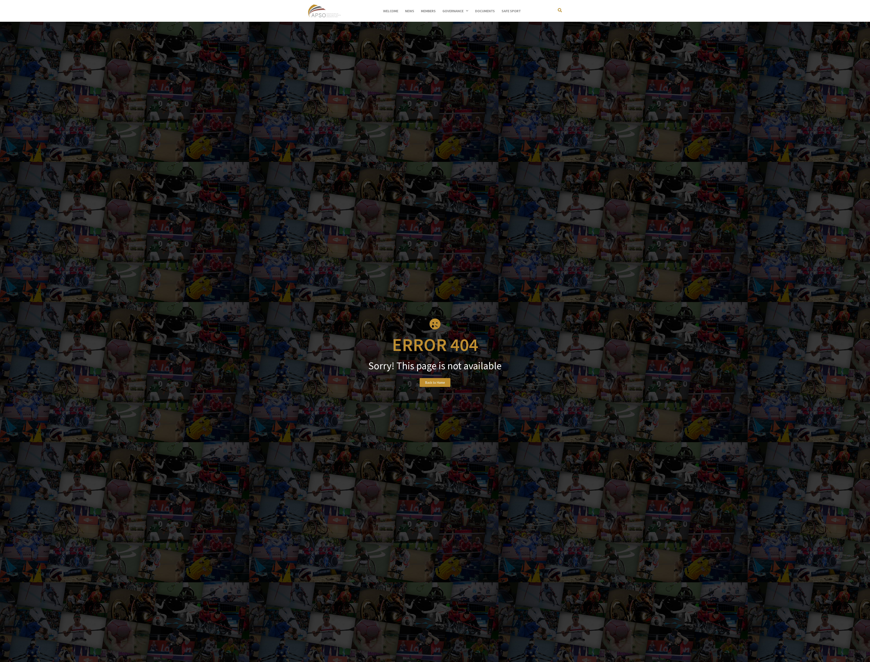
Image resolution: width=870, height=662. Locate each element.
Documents (485, 11)
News (409, 11)
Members (428, 11)
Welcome (390, 11)
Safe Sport (511, 11)
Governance (453, 11)
